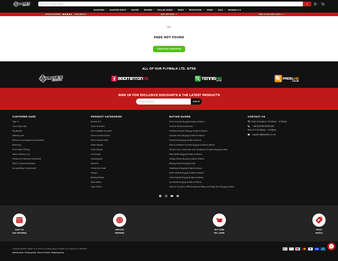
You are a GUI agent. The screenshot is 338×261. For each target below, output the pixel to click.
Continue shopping (169, 49)
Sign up (196, 102)
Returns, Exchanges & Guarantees (28, 140)
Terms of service (43, 252)
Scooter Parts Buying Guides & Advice (187, 135)
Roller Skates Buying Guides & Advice (186, 173)
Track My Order (19, 126)
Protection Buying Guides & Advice (185, 140)
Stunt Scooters (98, 126)
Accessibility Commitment (24, 168)
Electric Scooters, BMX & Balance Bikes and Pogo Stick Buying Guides (201, 186)
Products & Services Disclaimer (26, 159)
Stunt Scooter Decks (100, 135)
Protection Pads (98, 168)
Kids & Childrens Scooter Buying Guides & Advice (192, 145)
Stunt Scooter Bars (100, 140)
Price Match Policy (21, 149)
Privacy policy (30, 252)
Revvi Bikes (96, 182)
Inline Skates (97, 149)
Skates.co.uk (32, 249)
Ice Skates (96, 154)
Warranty (16, 145)
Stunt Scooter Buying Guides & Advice (187, 121)
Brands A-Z (96, 121)
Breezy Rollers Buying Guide (182, 163)
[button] (323, 4)
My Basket (17, 131)
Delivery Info (18, 135)
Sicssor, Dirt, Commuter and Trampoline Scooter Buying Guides (198, 149)
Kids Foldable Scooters (101, 131)
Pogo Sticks (96, 186)
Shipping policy (57, 252)
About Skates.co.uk (21, 154)
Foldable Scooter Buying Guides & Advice (188, 131)
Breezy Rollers (97, 177)
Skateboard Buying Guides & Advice (185, 168)
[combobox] (174, 4)
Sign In (15, 121)
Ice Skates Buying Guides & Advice (185, 182)
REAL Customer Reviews (23, 163)
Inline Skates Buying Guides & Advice (186, 177)
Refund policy (17, 252)
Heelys (94, 173)
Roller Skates (97, 145)
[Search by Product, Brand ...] (307, 4)
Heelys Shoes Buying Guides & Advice (186, 159)
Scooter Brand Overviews (181, 126)
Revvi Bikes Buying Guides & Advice (185, 154)
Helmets (94, 163)
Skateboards (96, 159)
